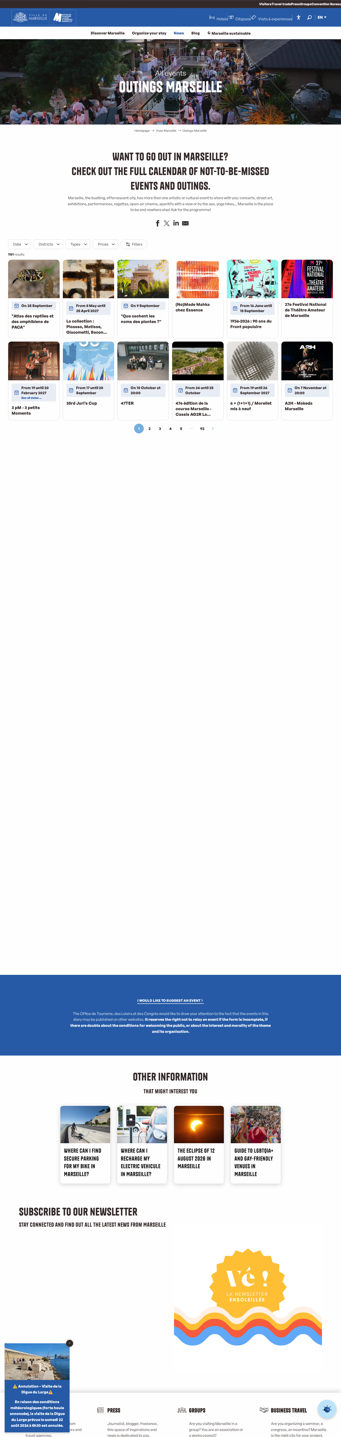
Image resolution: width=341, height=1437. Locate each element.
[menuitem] (44, 17)
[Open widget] (327, 1409)
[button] (309, 17)
